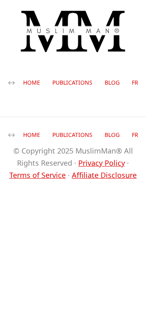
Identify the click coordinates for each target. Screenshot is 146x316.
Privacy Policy (101, 163)
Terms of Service (37, 175)
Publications (72, 82)
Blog (112, 82)
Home (31, 82)
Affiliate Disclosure (104, 175)
